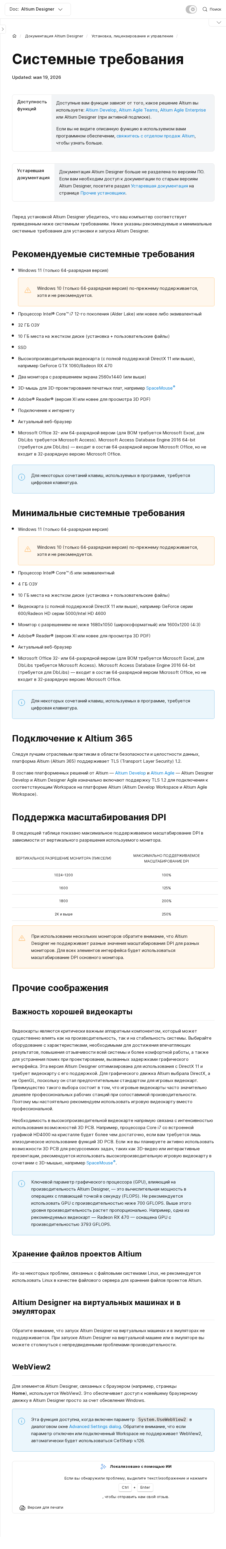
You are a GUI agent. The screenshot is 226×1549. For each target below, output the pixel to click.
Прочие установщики (102, 193)
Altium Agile (163, 773)
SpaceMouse (160, 388)
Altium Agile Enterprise (183, 110)
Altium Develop (101, 110)
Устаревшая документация (159, 186)
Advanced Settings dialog (95, 1426)
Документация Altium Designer (54, 36)
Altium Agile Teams (138, 110)
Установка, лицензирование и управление (132, 36)
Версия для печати (45, 1507)
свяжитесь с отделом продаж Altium (156, 136)
